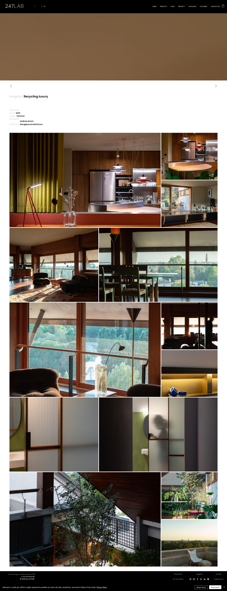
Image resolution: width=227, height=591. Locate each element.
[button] (223, 5)
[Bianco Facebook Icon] (197, 579)
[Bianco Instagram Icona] (190, 579)
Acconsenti (215, 587)
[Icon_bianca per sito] (194, 579)
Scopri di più (201, 587)
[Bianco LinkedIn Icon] (204, 579)
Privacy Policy (102, 587)
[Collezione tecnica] (18, 86)
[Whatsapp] (201, 579)
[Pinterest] (208, 579)
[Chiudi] (224, 587)
